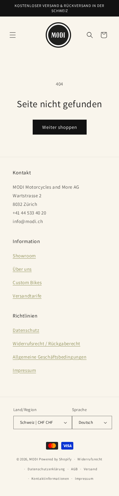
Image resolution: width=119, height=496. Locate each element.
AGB (74, 469)
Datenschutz (26, 330)
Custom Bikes (27, 282)
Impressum (24, 370)
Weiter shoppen (59, 127)
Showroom (24, 256)
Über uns (22, 269)
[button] (13, 35)
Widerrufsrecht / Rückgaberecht (46, 343)
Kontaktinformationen (50, 478)
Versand (90, 469)
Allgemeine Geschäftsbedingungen (50, 357)
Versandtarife (27, 296)
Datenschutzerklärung (46, 469)
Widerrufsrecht (89, 459)
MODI (34, 459)
